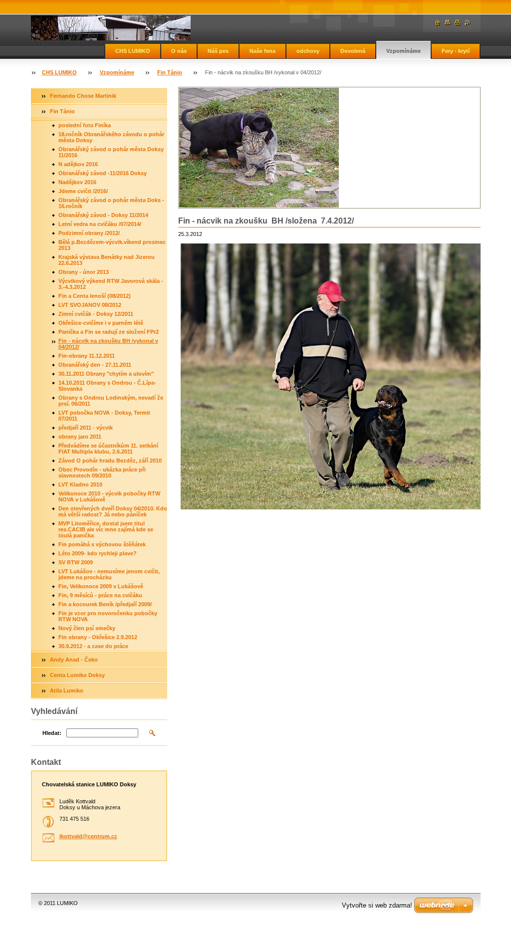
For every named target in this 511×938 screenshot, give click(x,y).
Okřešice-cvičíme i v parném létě (100, 323)
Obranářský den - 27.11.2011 (94, 365)
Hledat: (51, 733)
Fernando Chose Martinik (83, 96)
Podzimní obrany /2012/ (89, 233)
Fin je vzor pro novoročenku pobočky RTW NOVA (107, 616)
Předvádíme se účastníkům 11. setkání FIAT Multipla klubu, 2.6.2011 (108, 449)
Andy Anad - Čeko (74, 660)
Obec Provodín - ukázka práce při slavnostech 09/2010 (102, 472)
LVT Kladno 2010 (80, 484)
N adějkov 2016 (78, 164)
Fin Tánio (169, 72)
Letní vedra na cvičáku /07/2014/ (99, 224)
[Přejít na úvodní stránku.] (111, 27)
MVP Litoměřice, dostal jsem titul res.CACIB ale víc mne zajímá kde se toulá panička (105, 529)
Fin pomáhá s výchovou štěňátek (102, 544)
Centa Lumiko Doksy (77, 675)
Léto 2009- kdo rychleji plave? (97, 553)
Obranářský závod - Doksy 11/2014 (103, 215)
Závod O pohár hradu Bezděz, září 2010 (110, 461)
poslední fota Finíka (84, 125)
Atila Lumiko (66, 691)
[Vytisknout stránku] (458, 22)
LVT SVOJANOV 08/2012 (89, 305)
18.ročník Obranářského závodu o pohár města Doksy (111, 137)
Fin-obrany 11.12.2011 (86, 356)
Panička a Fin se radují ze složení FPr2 (108, 332)
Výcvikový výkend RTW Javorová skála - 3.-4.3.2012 (110, 284)
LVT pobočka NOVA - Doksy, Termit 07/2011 (104, 416)
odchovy (307, 51)
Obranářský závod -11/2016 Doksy (102, 173)
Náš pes (218, 51)
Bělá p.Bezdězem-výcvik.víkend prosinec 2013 (112, 245)
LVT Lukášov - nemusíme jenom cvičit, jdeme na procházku (109, 574)
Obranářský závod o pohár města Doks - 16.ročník (111, 203)
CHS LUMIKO (132, 51)
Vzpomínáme (403, 51)
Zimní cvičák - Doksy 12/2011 (95, 314)
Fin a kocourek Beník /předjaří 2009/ (105, 604)
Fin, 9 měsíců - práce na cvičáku (100, 595)
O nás (179, 51)
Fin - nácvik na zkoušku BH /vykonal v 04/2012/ (108, 344)
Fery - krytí (456, 51)
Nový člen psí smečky (86, 628)
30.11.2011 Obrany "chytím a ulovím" (106, 374)
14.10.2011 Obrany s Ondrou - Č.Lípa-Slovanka (107, 386)
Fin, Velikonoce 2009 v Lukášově (100, 586)
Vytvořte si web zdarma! (377, 905)
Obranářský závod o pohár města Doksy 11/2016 (111, 152)
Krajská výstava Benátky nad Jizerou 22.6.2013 (106, 260)
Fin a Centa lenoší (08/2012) (94, 296)
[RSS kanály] (468, 22)
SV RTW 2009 (75, 562)
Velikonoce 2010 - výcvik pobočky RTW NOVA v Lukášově (109, 496)
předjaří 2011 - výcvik (85, 428)
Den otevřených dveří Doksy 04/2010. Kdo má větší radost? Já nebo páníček (112, 511)
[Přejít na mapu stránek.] (448, 22)
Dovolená (352, 51)
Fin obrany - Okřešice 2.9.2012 (97, 637)
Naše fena (262, 51)
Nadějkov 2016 (77, 182)
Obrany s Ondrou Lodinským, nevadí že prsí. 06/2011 (110, 401)
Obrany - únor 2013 (83, 272)
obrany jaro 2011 (79, 437)
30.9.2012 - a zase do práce (93, 646)
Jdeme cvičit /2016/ (83, 191)
